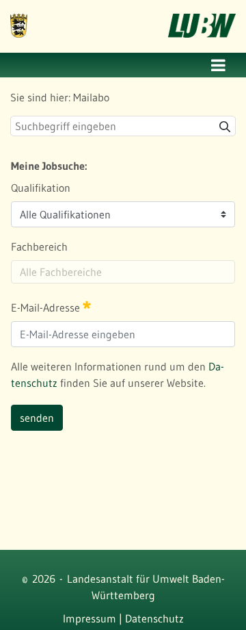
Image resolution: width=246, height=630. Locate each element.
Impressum (89, 618)
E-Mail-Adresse (47, 307)
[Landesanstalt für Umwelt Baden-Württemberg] (19, 16)
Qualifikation (40, 187)
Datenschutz (154, 618)
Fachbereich (39, 246)
